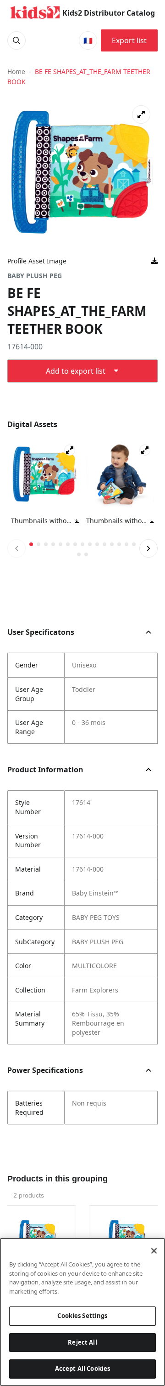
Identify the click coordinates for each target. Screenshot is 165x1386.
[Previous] (16, 548)
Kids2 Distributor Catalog (108, 13)
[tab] (31, 544)
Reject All (82, 1342)
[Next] (148, 548)
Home (16, 71)
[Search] (16, 40)
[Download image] (154, 261)
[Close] (154, 1251)
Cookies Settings (82, 1316)
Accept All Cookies (82, 1368)
